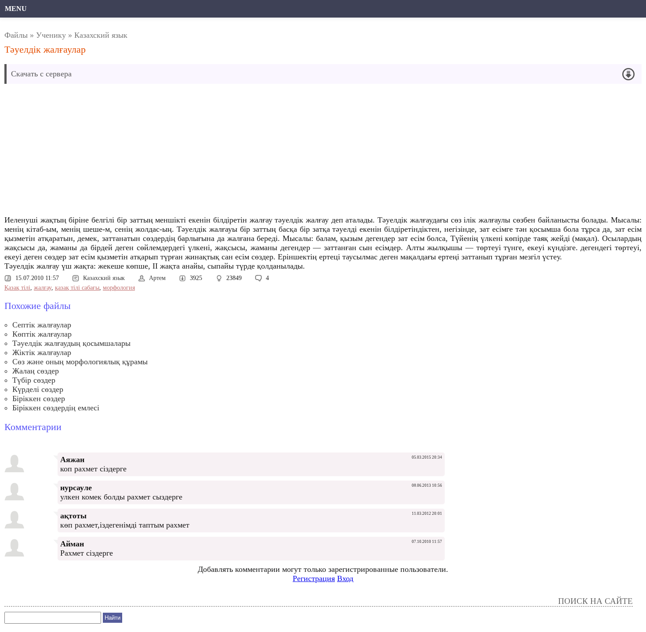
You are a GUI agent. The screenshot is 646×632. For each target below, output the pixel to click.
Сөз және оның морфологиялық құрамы (80, 361)
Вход (345, 578)
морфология (119, 287)
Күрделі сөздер (37, 389)
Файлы (16, 35)
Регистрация (314, 578)
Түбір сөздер (33, 380)
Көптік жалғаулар (42, 334)
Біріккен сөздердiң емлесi (55, 407)
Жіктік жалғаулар (41, 352)
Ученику (51, 35)
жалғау (42, 287)
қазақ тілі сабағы (77, 287)
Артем (157, 278)
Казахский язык (100, 35)
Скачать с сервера (41, 73)
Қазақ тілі (17, 287)
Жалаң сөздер (35, 370)
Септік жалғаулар (41, 324)
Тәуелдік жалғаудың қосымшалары (71, 343)
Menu (16, 8)
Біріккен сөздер (38, 398)
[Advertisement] (224, 151)
